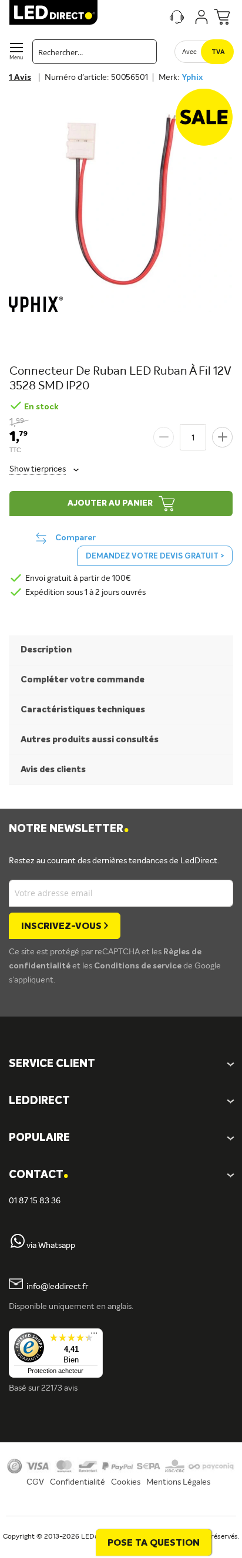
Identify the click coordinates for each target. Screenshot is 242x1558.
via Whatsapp (50, 1245)
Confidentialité (77, 1482)
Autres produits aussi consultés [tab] (90, 739)
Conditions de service (138, 966)
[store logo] (53, 12)
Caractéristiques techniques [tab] (83, 709)
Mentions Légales (178, 1482)
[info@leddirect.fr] (16, 1287)
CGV (35, 1482)
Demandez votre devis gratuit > (155, 556)
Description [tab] (46, 649)
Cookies (125, 1482)
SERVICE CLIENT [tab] (52, 1064)
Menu (16, 57)
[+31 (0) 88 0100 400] (18, 1245)
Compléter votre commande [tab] (82, 679)
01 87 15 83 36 (34, 1201)
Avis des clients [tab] (53, 769)
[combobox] (94, 51)
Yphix (192, 77)
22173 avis (59, 1388)
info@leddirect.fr (57, 1287)
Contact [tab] (38, 1175)
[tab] (121, 1101)
